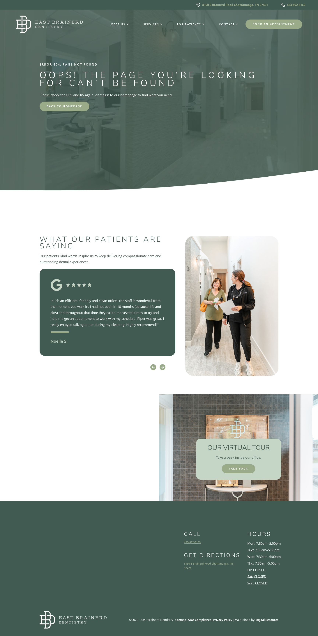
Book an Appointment (274, 24)
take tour (238, 468)
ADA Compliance (199, 620)
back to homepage (64, 106)
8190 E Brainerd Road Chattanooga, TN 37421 (208, 566)
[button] (118, 24)
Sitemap (180, 620)
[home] (49, 24)
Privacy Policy (224, 620)
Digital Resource (267, 620)
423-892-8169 (192, 542)
